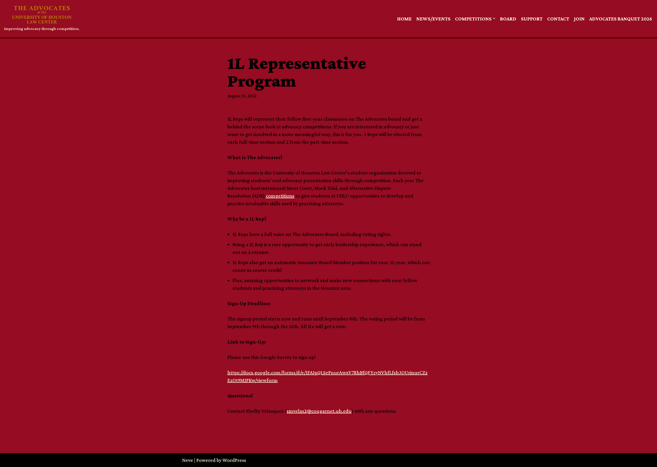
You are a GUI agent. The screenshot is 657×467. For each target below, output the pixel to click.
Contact (558, 19)
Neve (187, 460)
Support (532, 19)
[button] (494, 18)
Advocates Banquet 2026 (620, 19)
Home (404, 19)
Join (579, 19)
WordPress (234, 460)
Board (508, 19)
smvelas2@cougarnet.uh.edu (319, 411)
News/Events (433, 19)
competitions (280, 196)
